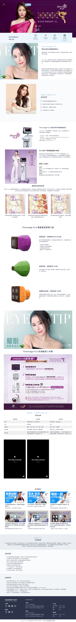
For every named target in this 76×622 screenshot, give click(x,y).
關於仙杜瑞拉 (35, 4)
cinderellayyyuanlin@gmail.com (36, 616)
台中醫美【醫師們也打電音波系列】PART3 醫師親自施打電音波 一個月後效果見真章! (60, 525)
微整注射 (49, 4)
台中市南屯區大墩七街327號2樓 (37, 606)
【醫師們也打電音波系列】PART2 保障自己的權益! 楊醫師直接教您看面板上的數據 (38, 525)
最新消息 (42, 4)
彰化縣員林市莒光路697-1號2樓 (37, 614)
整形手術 (55, 4)
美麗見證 (27, 4)
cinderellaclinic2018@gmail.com (36, 607)
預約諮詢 (72, 4)
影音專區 (67, 4)
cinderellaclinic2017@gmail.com (18, 0)
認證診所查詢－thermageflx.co (46, 140)
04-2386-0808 (6, 0)
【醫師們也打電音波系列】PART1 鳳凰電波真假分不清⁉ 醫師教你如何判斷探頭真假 (15, 525)
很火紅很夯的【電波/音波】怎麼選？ (37, 504)
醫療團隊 (62, 4)
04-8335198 (31, 612)
